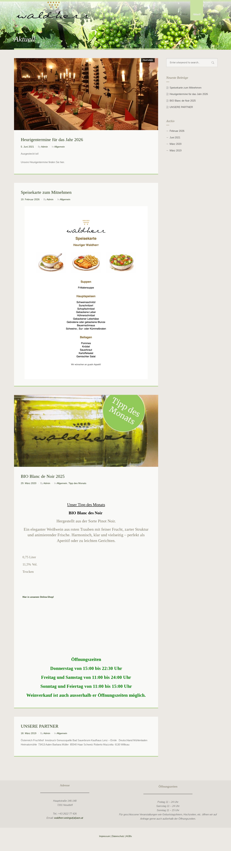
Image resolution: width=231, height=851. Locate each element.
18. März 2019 (28, 733)
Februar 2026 (177, 130)
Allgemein (59, 146)
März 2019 (175, 150)
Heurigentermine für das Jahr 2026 (52, 139)
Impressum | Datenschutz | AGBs (115, 836)
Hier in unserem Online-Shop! (38, 597)
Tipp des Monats (77, 483)
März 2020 (175, 143)
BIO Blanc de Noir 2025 (43, 476)
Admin (44, 146)
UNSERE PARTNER (39, 726)
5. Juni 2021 (27, 146)
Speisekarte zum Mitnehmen (46, 192)
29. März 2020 (28, 483)
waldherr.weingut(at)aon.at (68, 817)
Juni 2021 (175, 137)
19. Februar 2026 (30, 199)
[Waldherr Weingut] (53, 10)
